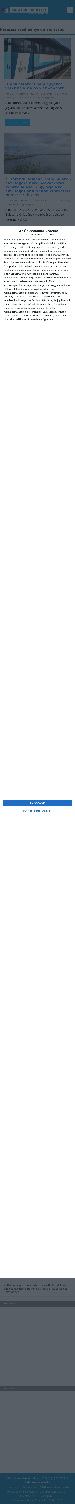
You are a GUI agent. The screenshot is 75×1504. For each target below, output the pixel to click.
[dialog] (37, 752)
